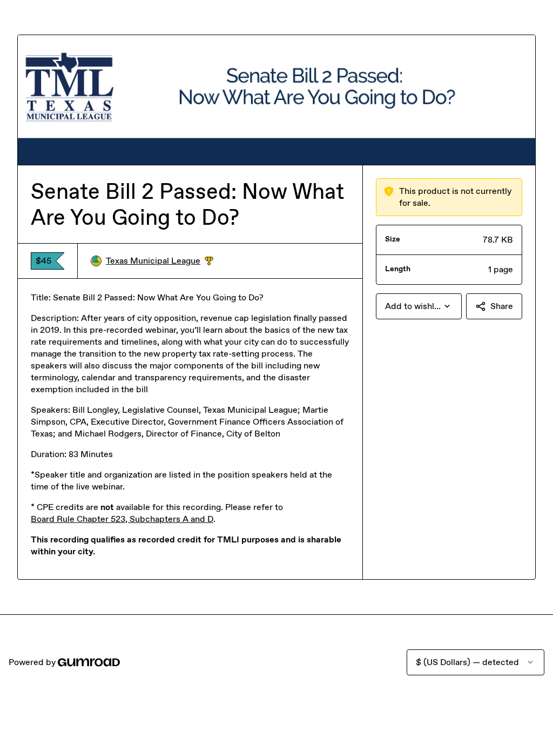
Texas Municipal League (159, 261)
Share (501, 306)
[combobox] (419, 306)
